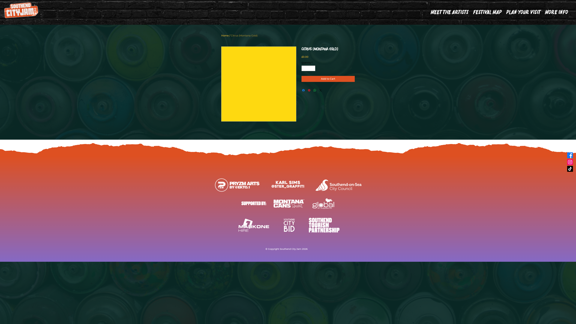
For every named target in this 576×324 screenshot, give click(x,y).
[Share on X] (320, 90)
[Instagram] (570, 162)
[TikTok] (570, 169)
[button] (523, 12)
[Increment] (313, 68)
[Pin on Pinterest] (309, 90)
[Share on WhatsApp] (315, 90)
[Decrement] (304, 68)
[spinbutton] (308, 68)
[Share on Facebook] (303, 90)
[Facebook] (570, 155)
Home (225, 35)
